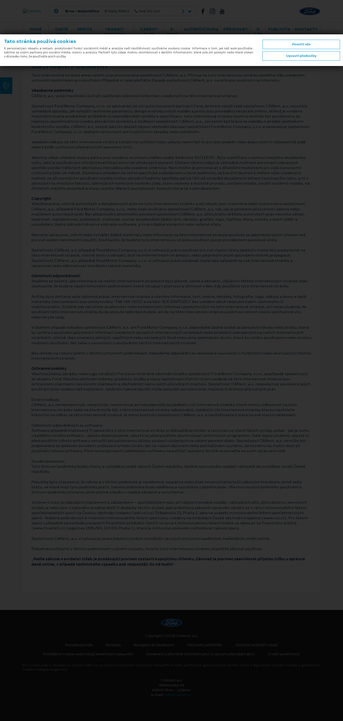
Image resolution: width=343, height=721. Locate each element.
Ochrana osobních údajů (256, 645)
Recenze (113, 645)
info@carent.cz (178, 694)
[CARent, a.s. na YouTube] (224, 11)
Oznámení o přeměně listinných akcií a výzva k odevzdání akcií (200, 654)
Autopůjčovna (201, 29)
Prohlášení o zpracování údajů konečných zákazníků (88, 654)
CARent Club (149, 32)
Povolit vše (301, 44)
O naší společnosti (283, 654)
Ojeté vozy (61, 32)
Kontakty (306, 29)
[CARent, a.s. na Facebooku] (205, 11)
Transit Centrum (114, 32)
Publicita (279, 29)
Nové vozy (36, 32)
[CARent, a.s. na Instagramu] (214, 11)
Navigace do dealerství (154, 645)
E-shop (172, 32)
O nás (258, 32)
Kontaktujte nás (79, 645)
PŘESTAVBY (235, 29)
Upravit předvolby (301, 56)
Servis (84, 29)
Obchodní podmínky (204, 645)
